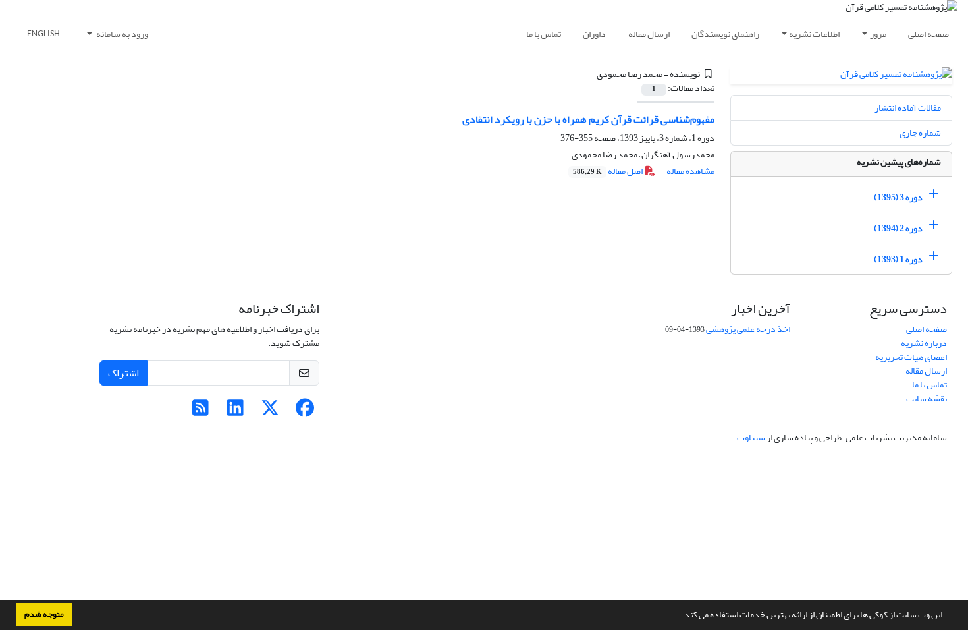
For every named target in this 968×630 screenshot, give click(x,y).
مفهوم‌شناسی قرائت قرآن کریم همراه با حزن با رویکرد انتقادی (588, 119)
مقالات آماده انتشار (907, 108)
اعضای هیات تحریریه (911, 357)
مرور (878, 34)
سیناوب (751, 437)
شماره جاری (920, 133)
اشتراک (123, 373)
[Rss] (200, 411)
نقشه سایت (926, 398)
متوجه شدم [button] (44, 614)
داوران (594, 34)
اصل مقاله (608, 171)
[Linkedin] (235, 411)
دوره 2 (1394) (898, 228)
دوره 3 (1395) (898, 197)
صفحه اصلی (928, 34)
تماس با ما (543, 34)
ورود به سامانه (121, 34)
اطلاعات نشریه (814, 34)
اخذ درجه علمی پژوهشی (748, 329)
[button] (678, 616)
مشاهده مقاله (690, 171)
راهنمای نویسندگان (725, 34)
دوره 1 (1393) (898, 259)
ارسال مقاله (649, 34)
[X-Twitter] (270, 411)
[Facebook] (305, 411)
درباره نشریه (924, 343)
